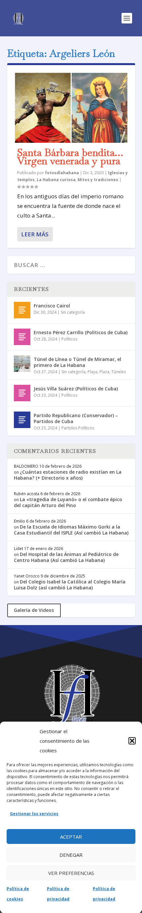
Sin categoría (73, 312)
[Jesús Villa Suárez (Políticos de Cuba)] (22, 393)
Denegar (71, 855)
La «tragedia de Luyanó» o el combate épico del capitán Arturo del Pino (68, 502)
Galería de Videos (34, 610)
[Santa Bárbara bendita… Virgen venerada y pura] (71, 107)
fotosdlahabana (62, 173)
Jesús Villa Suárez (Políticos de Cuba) (76, 388)
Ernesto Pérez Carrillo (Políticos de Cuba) (80, 332)
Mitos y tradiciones (98, 179)
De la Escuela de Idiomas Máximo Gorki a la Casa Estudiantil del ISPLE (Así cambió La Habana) (71, 530)
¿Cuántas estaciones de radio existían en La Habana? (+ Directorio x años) (68, 475)
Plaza (104, 372)
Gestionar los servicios (34, 813)
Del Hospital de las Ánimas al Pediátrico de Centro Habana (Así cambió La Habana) (66, 557)
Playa (92, 372)
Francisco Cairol (52, 305)
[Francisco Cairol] (22, 310)
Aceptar (71, 836)
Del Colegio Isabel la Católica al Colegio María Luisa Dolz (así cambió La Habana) (69, 584)
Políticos (69, 339)
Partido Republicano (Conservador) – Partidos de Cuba (76, 418)
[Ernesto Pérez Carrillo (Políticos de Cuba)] (22, 337)
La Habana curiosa (56, 179)
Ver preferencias (71, 873)
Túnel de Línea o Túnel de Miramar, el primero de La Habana (77, 362)
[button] (132, 740)
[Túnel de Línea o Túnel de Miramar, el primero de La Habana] (22, 363)
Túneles (118, 372)
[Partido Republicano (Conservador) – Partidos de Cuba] (22, 420)
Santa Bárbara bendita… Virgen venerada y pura (70, 157)
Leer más (35, 234)
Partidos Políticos (77, 428)
